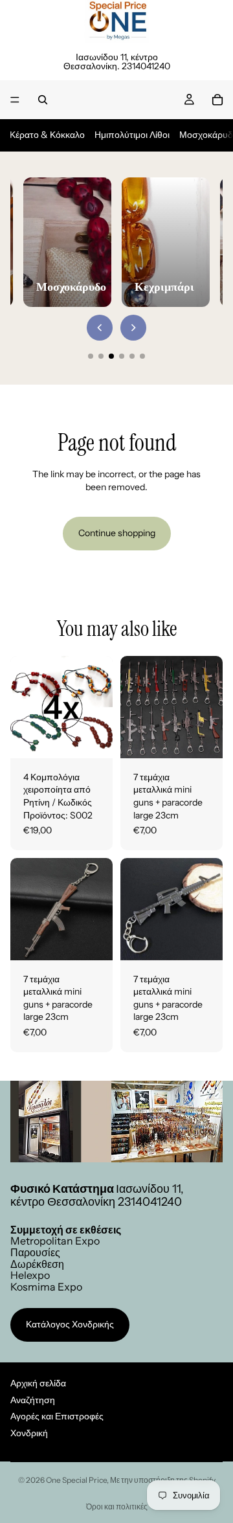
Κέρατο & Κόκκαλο (47, 135)
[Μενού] (15, 100)
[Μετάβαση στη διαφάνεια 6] (142, 356)
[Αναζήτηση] (42, 99)
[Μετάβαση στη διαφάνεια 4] (121, 356)
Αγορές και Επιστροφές (57, 1416)
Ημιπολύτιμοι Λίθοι (132, 135)
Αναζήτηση (32, 1400)
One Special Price (76, 1480)
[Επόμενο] (133, 328)
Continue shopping (116, 533)
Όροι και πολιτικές (117, 1506)
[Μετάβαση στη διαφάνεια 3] (111, 356)
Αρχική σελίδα (38, 1383)
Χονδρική (29, 1433)
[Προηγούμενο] (100, 328)
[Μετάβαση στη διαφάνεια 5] (132, 356)
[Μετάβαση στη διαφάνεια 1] (90, 356)
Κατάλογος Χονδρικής (70, 1324)
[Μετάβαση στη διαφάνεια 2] (101, 356)
